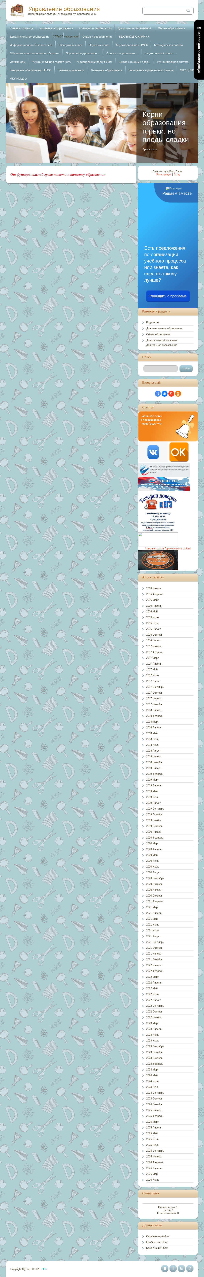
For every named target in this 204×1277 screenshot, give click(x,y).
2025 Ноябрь (153, 1156)
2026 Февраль (154, 1162)
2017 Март (152, 657)
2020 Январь (153, 831)
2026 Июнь (152, 1179)
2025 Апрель (154, 1127)
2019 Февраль (154, 773)
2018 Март (152, 721)
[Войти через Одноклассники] (178, 394)
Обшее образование (158, 334)
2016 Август (153, 628)
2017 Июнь (152, 675)
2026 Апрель (154, 1168)
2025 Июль (152, 1144)
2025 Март (152, 1121)
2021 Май (152, 918)
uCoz (45, 1269)
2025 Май (152, 1133)
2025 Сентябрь (155, 1150)
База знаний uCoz (157, 1247)
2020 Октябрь (154, 884)
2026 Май (152, 1173)
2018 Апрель (154, 727)
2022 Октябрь (154, 1011)
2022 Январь (153, 965)
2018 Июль (152, 744)
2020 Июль (152, 866)
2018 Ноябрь (153, 756)
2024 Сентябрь (155, 1092)
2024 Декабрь (154, 1104)
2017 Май (152, 669)
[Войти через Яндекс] (171, 394)
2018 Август (153, 750)
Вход (177, 174)
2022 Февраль (154, 970)
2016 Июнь (152, 617)
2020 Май (152, 855)
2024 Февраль (154, 1063)
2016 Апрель (154, 605)
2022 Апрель (154, 982)
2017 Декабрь (154, 704)
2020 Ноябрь (153, 889)
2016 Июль (152, 623)
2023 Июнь (152, 1034)
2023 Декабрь (154, 1057)
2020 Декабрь (154, 895)
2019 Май (152, 791)
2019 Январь (153, 768)
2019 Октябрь (154, 814)
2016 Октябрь (154, 634)
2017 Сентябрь (155, 686)
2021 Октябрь (154, 947)
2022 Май (152, 988)
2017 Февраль (154, 652)
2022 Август (153, 999)
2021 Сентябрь (155, 942)
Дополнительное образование (164, 328)
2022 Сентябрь (155, 1005)
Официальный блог (158, 1236)
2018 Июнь (152, 739)
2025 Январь (153, 1110)
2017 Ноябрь (153, 698)
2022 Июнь (152, 994)
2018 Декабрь (154, 762)
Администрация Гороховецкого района (168, 548)
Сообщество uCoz (157, 1242)
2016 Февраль (154, 594)
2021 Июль (152, 930)
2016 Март (152, 599)
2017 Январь (153, 646)
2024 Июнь (152, 1081)
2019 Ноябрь (153, 820)
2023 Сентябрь (155, 1046)
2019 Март (152, 779)
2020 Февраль (154, 837)
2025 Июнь (152, 1139)
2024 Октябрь (154, 1098)
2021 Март (152, 907)
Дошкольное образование (161, 340)
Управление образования (64, 9)
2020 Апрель (154, 849)
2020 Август (153, 872)
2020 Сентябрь (155, 878)
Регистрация (163, 174)
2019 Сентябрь (155, 808)
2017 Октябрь (154, 692)
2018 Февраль (154, 715)
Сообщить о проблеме (168, 296)
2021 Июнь (152, 924)
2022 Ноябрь (153, 1017)
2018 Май (152, 733)
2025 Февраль (154, 1115)
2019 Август (153, 802)
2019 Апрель (154, 785)
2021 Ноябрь (153, 953)
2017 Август (153, 681)
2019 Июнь (152, 797)
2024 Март (152, 1069)
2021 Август (153, 936)
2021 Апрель (154, 913)
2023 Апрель (154, 1028)
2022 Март (152, 976)
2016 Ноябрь (153, 640)
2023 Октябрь (154, 1052)
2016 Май (152, 611)
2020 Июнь (152, 860)
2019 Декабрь (154, 826)
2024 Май (152, 1075)
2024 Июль (152, 1086)
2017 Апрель (154, 663)
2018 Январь (153, 710)
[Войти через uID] (158, 394)
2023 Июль (152, 1040)
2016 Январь (153, 588)
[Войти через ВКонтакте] (165, 394)
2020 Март (152, 843)
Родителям (153, 322)
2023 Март (152, 1023)
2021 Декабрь (154, 959)
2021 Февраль (154, 901)
